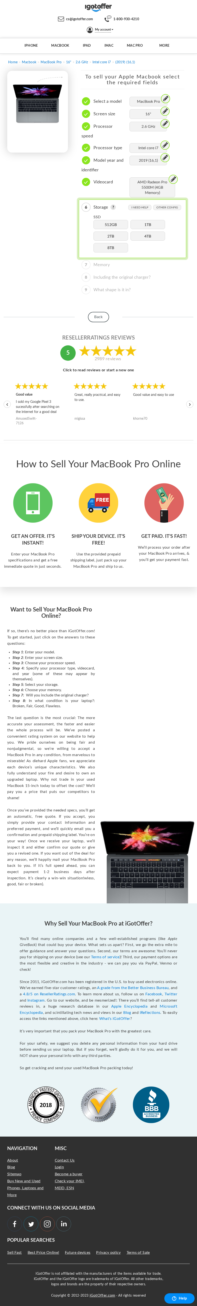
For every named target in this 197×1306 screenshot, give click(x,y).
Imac (109, 45)
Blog (127, 1013)
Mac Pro (135, 45)
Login (59, 1167)
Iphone (31, 45)
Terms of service (105, 957)
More (164, 45)
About (12, 1160)
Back (98, 317)
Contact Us (65, 1160)
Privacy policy (108, 1253)
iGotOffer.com (102, 1295)
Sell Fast (14, 1253)
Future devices (77, 1253)
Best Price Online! (43, 1253)
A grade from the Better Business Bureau (133, 988)
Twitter (171, 994)
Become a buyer (69, 1174)
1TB (147, 225)
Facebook (153, 994)
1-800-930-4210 (126, 19)
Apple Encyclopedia (129, 1006)
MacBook (60, 45)
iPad (87, 45)
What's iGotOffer (114, 1019)
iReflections (150, 1013)
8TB (110, 248)
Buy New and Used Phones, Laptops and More (25, 1188)
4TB (147, 236)
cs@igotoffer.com (79, 19)
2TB (110, 236)
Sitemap (14, 1174)
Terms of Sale (138, 1253)
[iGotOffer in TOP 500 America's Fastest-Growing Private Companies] (46, 1105)
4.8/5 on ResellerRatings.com (49, 994)
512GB (111, 225)
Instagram (36, 1000)
